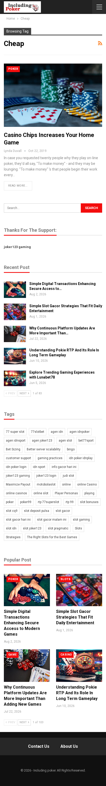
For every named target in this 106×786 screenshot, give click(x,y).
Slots (78, 528)
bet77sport (86, 440)
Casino (66, 654)
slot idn (11, 528)
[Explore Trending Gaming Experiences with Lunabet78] (15, 378)
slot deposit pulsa (36, 511)
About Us (69, 746)
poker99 (25, 502)
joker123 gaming (17, 247)
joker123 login (46, 475)
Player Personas (66, 493)
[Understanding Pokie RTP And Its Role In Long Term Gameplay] (15, 356)
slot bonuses (89, 502)
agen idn (57, 432)
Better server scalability (43, 449)
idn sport (39, 467)
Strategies (13, 537)
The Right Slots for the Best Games (52, 537)
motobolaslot (46, 484)
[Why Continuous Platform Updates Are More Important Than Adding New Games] (15, 334)
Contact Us (38, 746)
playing (89, 493)
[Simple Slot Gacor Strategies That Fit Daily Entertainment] (15, 312)
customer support (18, 458)
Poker (13, 69)
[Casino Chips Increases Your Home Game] (53, 95)
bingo (71, 449)
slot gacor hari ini (18, 519)
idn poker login (16, 467)
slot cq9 (11, 511)
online (66, 484)
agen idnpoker (79, 432)
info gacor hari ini (64, 467)
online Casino (87, 484)
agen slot (65, 440)
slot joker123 (32, 528)
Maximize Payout (18, 484)
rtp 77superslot (48, 502)
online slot (40, 493)
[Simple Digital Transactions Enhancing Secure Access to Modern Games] (15, 289)
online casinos (16, 493)
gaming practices (50, 458)
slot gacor (63, 511)
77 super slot (15, 432)
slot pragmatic (58, 528)
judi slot (68, 475)
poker (10, 502)
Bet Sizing (13, 449)
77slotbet (37, 432)
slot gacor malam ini (51, 519)
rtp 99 (70, 502)
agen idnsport (15, 440)
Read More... (18, 185)
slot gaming (81, 519)
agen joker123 (42, 440)
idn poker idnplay (81, 458)
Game (12, 654)
